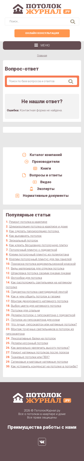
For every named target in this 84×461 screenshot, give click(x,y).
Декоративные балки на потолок (33, 338)
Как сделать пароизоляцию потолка (34, 231)
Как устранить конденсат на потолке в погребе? (44, 366)
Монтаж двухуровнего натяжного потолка (39, 301)
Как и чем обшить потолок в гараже (35, 296)
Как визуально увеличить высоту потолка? (40, 347)
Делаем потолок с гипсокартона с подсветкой (43, 315)
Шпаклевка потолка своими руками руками (41, 273)
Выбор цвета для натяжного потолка (36, 306)
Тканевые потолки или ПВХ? (30, 357)
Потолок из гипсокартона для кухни (35, 320)
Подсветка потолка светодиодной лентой (39, 292)
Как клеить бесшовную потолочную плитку (38, 245)
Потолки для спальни (25, 310)
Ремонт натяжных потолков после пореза (40, 352)
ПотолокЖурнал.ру (47, 410)
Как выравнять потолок (25, 236)
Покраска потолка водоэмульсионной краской (43, 264)
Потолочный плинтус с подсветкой (33, 250)
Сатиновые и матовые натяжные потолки (39, 361)
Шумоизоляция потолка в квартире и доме (38, 226)
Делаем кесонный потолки (29, 343)
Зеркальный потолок (23, 240)
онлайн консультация (42, 33)
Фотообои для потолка (26, 278)
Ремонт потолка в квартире (28, 222)
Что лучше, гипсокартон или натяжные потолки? (44, 324)
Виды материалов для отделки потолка (37, 268)
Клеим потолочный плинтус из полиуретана (39, 254)
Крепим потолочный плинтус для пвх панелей (40, 259)
